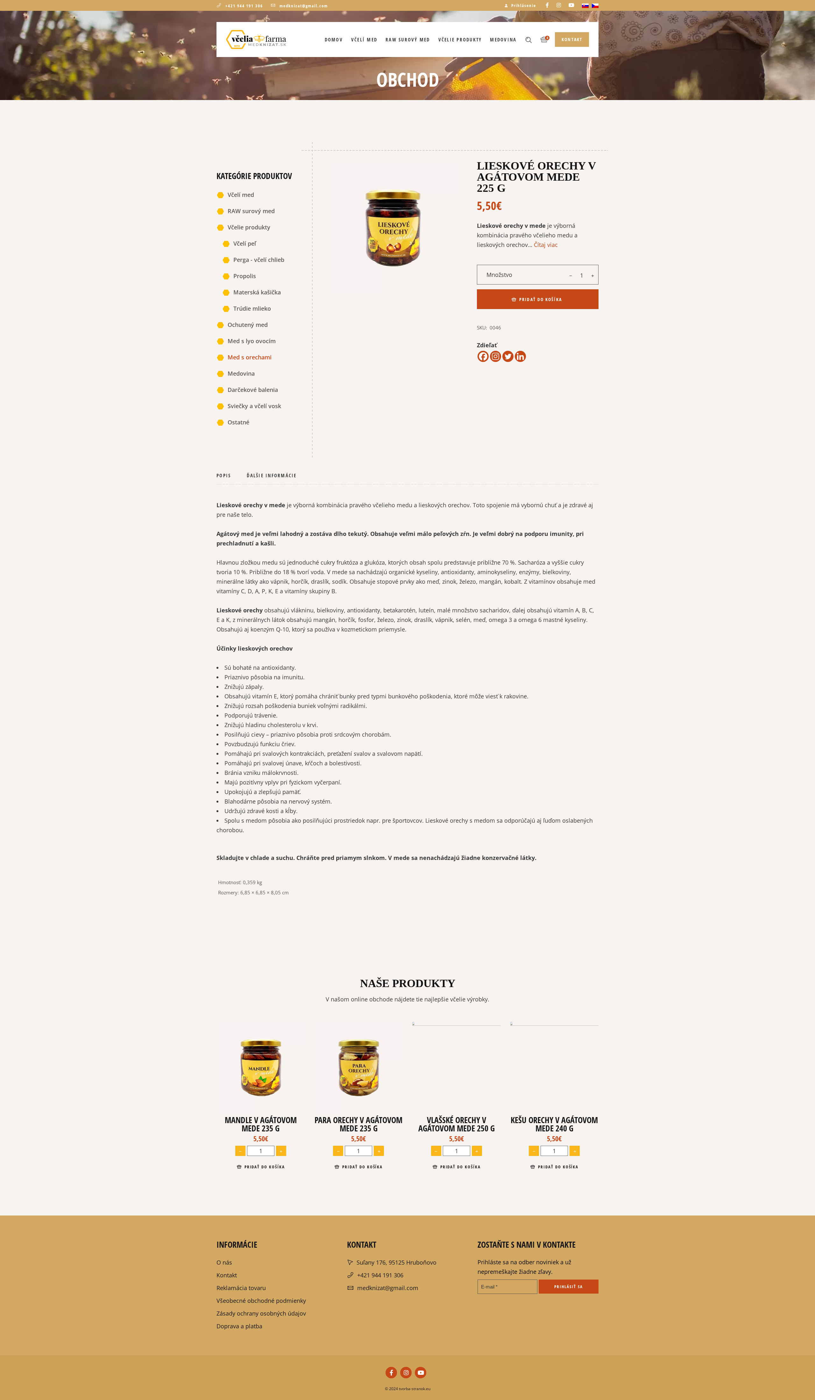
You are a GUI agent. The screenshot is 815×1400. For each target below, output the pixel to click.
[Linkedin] (520, 356)
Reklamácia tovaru (241, 1253)
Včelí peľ (244, 243)
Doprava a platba (239, 1291)
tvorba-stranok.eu (414, 1353)
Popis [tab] (223, 475)
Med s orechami (250, 357)
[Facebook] (483, 356)
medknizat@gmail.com (304, 6)
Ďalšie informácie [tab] (271, 475)
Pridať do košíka (540, 299)
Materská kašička (257, 292)
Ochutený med (248, 324)
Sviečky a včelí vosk (254, 406)
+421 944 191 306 (244, 6)
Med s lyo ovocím (252, 341)
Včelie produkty (249, 227)
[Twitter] (508, 356)
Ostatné (238, 422)
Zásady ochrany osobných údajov (261, 1278)
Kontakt (226, 1240)
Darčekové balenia (253, 389)
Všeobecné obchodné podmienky (261, 1265)
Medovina (241, 373)
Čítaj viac (546, 245)
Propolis (244, 276)
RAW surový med (251, 211)
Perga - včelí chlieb (258, 259)
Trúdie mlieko (252, 308)
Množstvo (499, 274)
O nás (224, 1227)
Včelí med (241, 194)
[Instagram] (495, 356)
